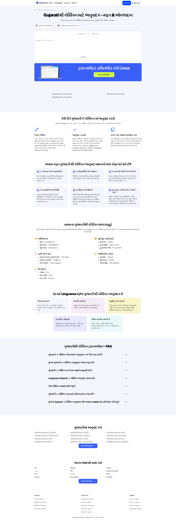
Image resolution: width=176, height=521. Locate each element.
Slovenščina (74, 477)
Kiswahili (109, 477)
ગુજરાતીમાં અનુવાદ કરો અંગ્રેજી (61, 94)
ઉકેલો (50, 3)
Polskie (36, 477)
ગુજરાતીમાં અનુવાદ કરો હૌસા (79, 438)
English (108, 468)
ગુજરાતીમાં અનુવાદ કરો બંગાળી (115, 432)
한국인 (72, 474)
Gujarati (82, 34)
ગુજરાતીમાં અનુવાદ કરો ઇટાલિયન (61, 97)
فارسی (36, 471)
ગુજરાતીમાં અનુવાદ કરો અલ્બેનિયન (45, 432)
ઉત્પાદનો (67, 3)
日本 (35, 474)
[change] (88, 33)
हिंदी (71, 471)
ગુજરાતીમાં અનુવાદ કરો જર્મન (115, 94)
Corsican (94, 34)
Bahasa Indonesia (112, 471)
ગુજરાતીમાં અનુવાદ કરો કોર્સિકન (80, 435)
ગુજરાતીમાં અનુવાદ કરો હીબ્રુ (115, 438)
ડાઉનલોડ (126, 3)
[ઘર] (35, 10)
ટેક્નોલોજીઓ (58, 3)
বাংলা (35, 468)
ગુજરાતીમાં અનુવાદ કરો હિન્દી (43, 441)
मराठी (108, 474)
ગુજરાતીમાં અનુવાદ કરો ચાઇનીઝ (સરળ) (46, 435)
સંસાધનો (74, 3)
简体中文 (73, 468)
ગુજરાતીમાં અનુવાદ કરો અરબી (79, 432)
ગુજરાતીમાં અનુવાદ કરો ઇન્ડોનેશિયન (117, 441)
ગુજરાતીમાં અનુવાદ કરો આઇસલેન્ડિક (81, 441)
